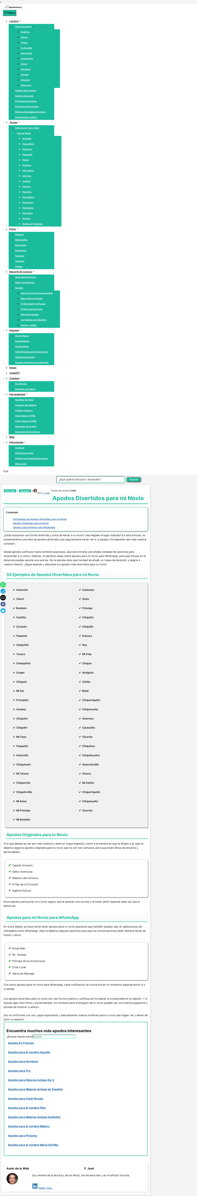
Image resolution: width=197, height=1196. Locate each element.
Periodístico (28, 197)
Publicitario (28, 208)
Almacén (19, 234)
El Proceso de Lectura (25, 101)
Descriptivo (28, 144)
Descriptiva (20, 245)
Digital (25, 160)
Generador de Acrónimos (27, 432)
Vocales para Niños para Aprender (32, 362)
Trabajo (19, 266)
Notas (12, 367)
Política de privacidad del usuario (31, 458)
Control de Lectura (24, 96)
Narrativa (26, 192)
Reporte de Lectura (20, 271)
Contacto (19, 448)
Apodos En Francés (21, 1043)
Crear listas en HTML (25, 416)
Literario (26, 186)
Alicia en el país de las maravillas (37, 293)
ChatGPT (14, 373)
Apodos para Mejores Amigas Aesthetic (34, 1117)
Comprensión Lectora (26, 117)
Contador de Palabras (25, 405)
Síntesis (26, 218)
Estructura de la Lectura (27, 106)
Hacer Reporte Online (25, 277)
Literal (24, 64)
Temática (19, 261)
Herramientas (17, 394)
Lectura (13, 21)
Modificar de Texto (24, 400)
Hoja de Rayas (22, 336)
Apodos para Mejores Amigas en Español (35, 1089)
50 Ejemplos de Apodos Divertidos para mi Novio (40, 519)
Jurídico (26, 181)
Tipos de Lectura (23, 26)
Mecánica (25, 69)
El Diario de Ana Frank (31, 309)
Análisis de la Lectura (25, 90)
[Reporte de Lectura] (13, 7)
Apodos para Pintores (23, 1135)
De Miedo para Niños (25, 389)
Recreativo (27, 213)
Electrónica (20, 250)
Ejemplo (19, 288)
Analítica (25, 32)
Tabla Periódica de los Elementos (31, 352)
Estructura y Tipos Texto (27, 128)
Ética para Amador (30, 314)
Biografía (26, 138)
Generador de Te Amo (25, 426)
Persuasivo (27, 202)
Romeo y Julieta (28, 325)
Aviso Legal (20, 464)
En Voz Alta (26, 48)
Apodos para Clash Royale (26, 1098)
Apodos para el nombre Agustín (29, 1052)
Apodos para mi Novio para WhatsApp (34, 527)
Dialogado (27, 154)
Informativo (28, 170)
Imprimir (14, 330)
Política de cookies (24, 453)
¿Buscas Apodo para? (19, 1036)
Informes (26, 176)
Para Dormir (21, 384)
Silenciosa (26, 85)
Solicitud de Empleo (25, 357)
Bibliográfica (21, 240)
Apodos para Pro (19, 1071)
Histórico (26, 165)
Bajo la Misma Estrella (31, 298)
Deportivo (27, 149)
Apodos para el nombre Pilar (27, 1108)
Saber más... (46, 1188)
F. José (46, 493)
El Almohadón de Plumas (33, 304)
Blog (12, 437)
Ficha (12, 229)
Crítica (24, 42)
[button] (6, 471)
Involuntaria (27, 58)
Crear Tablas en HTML (26, 421)
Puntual (25, 74)
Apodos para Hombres (23, 1061)
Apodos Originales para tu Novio (31, 523)
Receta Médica (22, 341)
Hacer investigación (25, 282)
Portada (10, 490)
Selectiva (25, 80)
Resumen (19, 256)
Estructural (26, 53)
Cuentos (14, 378)
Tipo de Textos (24, 133)
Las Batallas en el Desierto (33, 320)
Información (16, 442)
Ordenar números (24, 410)
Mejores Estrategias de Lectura (30, 112)
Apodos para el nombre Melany (29, 1126)
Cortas (24, 37)
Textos (13, 122)
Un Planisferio (22, 346)
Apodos (25, 490)
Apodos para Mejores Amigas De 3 (31, 1080)
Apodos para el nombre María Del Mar (33, 1145)
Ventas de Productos (32, 224)
